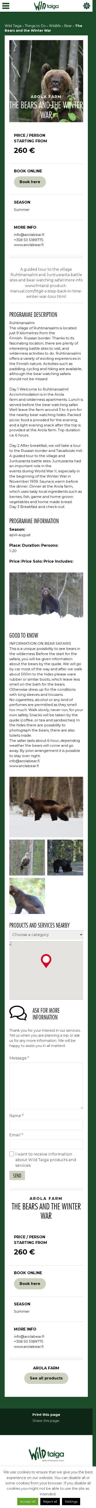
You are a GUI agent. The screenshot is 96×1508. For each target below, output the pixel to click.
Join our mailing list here (48, 778)
